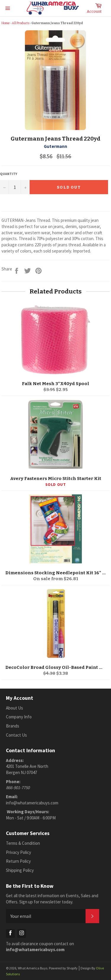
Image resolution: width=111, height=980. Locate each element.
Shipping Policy (20, 870)
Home (5, 23)
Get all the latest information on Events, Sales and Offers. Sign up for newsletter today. (52, 899)
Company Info (19, 717)
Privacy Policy (18, 852)
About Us (14, 708)
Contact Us (16, 735)
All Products (20, 23)
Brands (12, 726)
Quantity (8, 173)
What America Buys (32, 968)
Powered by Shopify (63, 968)
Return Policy (18, 861)
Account (94, 11)
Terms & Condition (23, 843)
